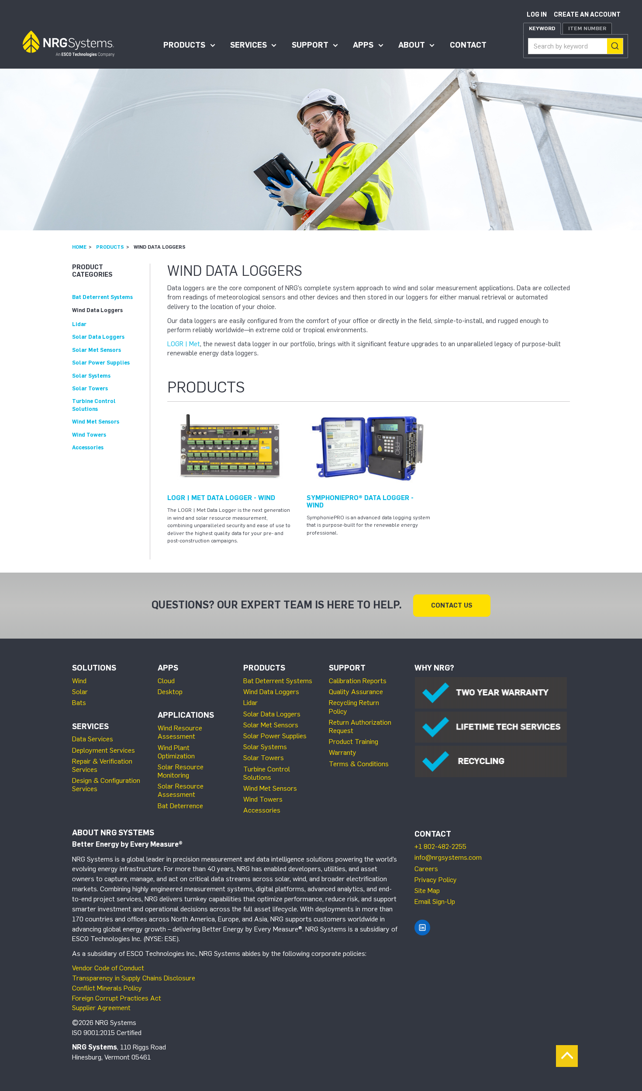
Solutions (94, 668)
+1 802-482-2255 (440, 846)
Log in (537, 14)
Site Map (427, 890)
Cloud (166, 681)
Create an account (587, 14)
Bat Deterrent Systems (102, 297)
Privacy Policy (435, 880)
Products (184, 45)
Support (310, 45)
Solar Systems (91, 375)
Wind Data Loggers (97, 310)
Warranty (342, 752)
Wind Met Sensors (95, 421)
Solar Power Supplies (101, 362)
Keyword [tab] (542, 28)
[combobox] (575, 46)
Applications (186, 715)
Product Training (353, 741)
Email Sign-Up (434, 901)
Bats (79, 702)
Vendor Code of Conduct (108, 968)
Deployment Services (103, 750)
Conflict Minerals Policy (107, 988)
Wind (79, 681)
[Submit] (615, 46)
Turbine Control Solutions (266, 773)
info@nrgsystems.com (448, 857)
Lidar (79, 324)
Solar (80, 692)
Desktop (170, 692)
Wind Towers (89, 434)
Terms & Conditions (359, 764)
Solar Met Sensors (96, 350)
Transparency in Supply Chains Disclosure (133, 978)
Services (248, 45)
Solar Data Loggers (98, 337)
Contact (468, 45)
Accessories (88, 447)
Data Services (92, 739)
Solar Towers (90, 388)
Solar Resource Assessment (181, 790)
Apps (363, 45)
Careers (426, 869)
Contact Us (452, 605)
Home (79, 247)
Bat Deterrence (180, 806)
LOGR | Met (183, 344)
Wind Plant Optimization (176, 752)
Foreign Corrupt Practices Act (116, 998)
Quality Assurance (356, 692)
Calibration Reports (358, 681)
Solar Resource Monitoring (181, 771)
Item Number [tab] (587, 28)
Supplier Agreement (101, 1008)
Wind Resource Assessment (180, 732)
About (411, 45)
